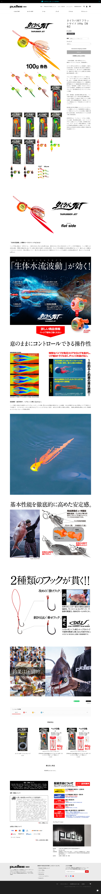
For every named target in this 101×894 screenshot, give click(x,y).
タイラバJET (30, 11)
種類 (68, 38)
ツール (43, 11)
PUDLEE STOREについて (50, 6)
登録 (87, 871)
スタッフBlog (61, 6)
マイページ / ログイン (44, 876)
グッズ (57, 11)
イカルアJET (17, 11)
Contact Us (41, 878)
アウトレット (84, 11)
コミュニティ (69, 6)
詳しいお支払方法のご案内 (42, 840)
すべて (16, 712)
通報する (88, 703)
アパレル (71, 11)
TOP (41, 6)
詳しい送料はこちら (43, 822)
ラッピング (69, 41)
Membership (77, 6)
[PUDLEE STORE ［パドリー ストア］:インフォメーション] (72, 835)
